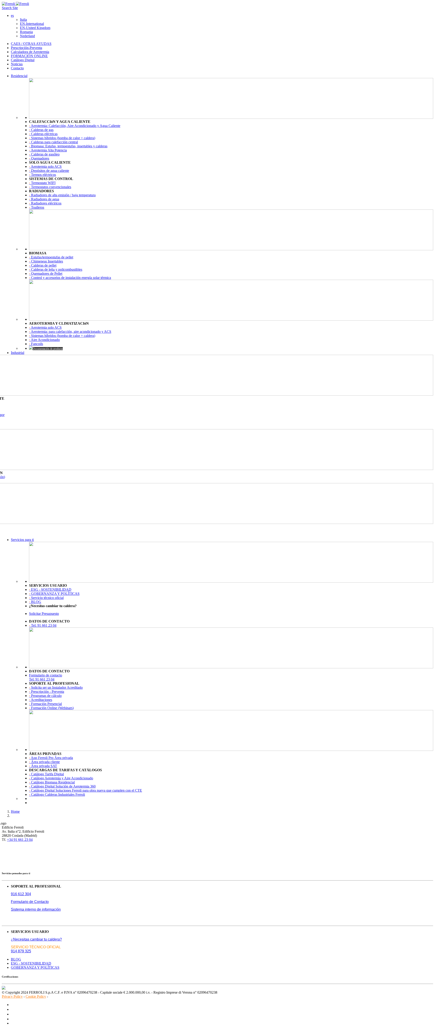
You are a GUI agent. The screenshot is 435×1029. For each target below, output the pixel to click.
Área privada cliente (44, 762)
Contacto (17, 68)
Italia (23, 20)
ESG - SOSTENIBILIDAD (50, 589)
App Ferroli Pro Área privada (51, 758)
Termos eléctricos (42, 175)
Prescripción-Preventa (26, 48)
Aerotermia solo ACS (45, 166)
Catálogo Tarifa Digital (46, 774)
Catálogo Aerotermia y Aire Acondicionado (61, 778)
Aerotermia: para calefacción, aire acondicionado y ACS (70, 331)
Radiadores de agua (44, 199)
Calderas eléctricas (43, 134)
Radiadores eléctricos (45, 203)
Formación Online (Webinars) (51, 708)
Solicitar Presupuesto (44, 613)
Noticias (17, 64)
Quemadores (39, 158)
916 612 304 (21, 894)
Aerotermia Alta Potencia (48, 150)
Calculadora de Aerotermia (30, 52)
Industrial (17, 353)
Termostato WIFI (42, 183)
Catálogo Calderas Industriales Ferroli (57, 794)
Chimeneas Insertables (46, 261)
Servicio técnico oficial (46, 598)
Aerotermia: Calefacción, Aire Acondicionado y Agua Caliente (74, 126)
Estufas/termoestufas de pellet (51, 257)
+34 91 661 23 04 (20, 840)
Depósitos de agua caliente (49, 171)
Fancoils (36, 344)
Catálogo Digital (22, 60)
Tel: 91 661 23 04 (42, 625)
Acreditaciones (40, 700)
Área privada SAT (43, 766)
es (12, 15)
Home (15, 811)
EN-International (32, 24)
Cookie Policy (36, 996)
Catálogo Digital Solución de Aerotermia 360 (62, 786)
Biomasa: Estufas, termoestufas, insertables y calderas (68, 146)
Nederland (27, 36)
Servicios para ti (22, 540)
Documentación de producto (48, 348)
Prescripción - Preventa (46, 691)
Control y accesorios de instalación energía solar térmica (70, 278)
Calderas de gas (41, 130)
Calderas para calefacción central (53, 142)
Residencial (19, 76)
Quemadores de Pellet (45, 273)
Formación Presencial (45, 704)
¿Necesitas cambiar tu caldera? (36, 939)
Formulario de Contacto (30, 902)
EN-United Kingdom (35, 28)
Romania (26, 32)
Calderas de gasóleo (44, 154)
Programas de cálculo (45, 696)
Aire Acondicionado (44, 340)
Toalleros (36, 207)
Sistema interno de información (36, 909)
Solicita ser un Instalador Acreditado (56, 687)
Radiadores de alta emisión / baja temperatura (62, 195)
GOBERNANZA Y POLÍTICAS (54, 594)
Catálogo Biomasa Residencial (52, 782)
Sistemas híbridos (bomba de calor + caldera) (62, 138)
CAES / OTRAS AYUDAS (31, 44)
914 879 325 (21, 951)
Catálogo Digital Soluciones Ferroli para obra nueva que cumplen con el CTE (85, 790)
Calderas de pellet (42, 265)
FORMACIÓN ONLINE (29, 56)
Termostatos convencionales (50, 187)
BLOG (35, 602)
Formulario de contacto (45, 675)
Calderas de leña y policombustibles (55, 269)
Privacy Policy (12, 996)
